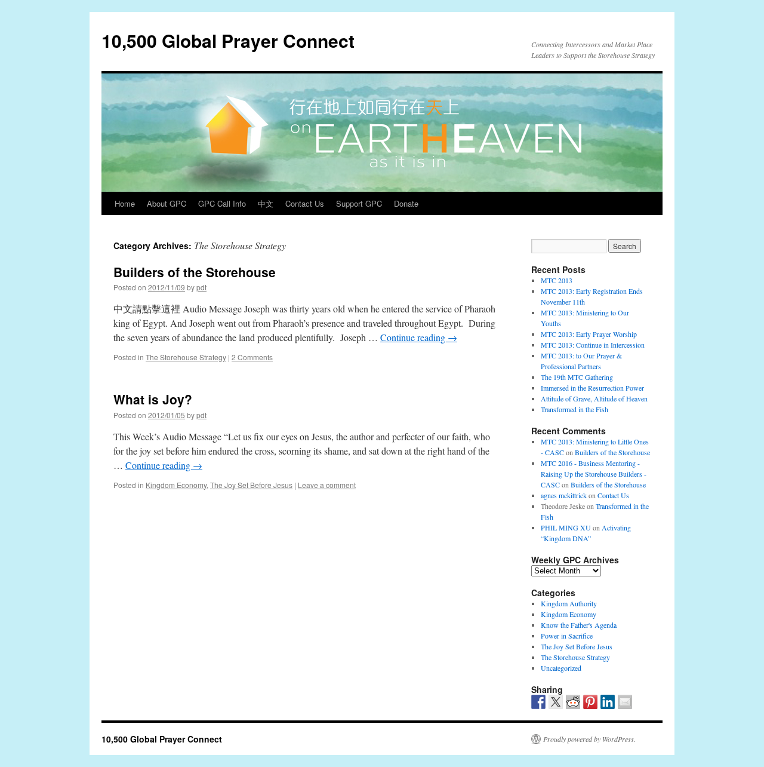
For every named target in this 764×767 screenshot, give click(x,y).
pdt (201, 287)
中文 (265, 203)
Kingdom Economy (176, 485)
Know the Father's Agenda (579, 625)
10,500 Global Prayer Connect (228, 40)
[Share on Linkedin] (607, 702)
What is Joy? (152, 399)
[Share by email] (625, 702)
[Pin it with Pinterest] (590, 702)
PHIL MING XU (566, 527)
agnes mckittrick (564, 495)
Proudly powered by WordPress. (589, 739)
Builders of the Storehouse (194, 272)
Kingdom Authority (569, 603)
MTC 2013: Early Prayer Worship (589, 334)
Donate (406, 203)
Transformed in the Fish (574, 409)
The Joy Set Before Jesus (251, 485)
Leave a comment (327, 485)
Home (125, 203)
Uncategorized (561, 668)
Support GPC (359, 203)
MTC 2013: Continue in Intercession (593, 344)
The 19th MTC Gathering (577, 377)
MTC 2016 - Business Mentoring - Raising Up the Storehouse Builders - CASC (593, 473)
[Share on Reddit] (573, 702)
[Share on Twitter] (556, 702)
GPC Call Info (222, 203)
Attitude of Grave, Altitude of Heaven (594, 398)
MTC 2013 (556, 280)
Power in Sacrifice (567, 635)
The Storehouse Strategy (186, 357)
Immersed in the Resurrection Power (592, 387)
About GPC (166, 203)
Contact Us (304, 203)
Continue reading (418, 337)
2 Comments (252, 357)
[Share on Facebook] (538, 702)
